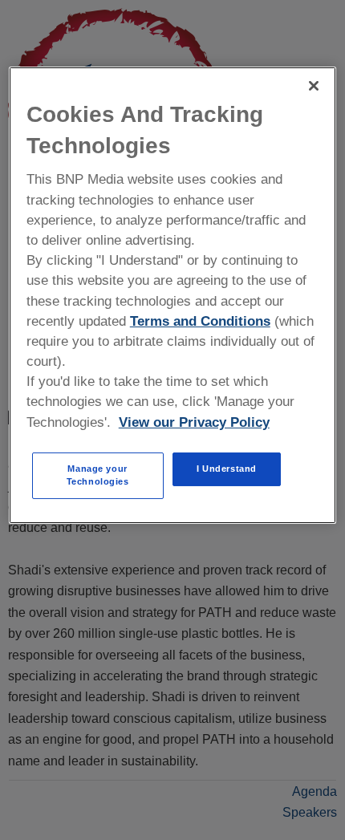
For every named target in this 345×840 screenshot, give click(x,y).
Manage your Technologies (98, 475)
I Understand (227, 468)
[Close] (313, 85)
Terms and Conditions (200, 321)
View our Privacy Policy (194, 422)
